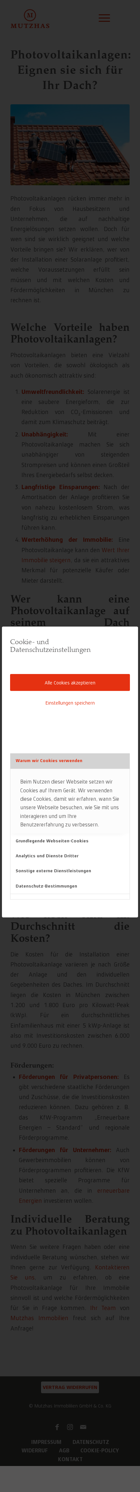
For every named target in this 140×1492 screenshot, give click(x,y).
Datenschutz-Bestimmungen (46, 886)
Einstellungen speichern (70, 703)
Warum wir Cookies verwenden (49, 760)
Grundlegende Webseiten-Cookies (52, 840)
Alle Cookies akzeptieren (70, 682)
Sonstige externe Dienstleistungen (53, 870)
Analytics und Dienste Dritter (47, 855)
